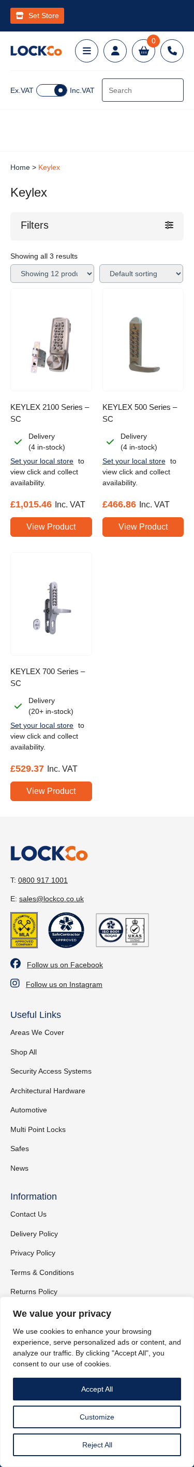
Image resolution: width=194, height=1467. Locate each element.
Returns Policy (33, 1291)
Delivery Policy (34, 1234)
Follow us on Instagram (64, 984)
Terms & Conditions (42, 1272)
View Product (51, 526)
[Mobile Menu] (86, 50)
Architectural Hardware (47, 1091)
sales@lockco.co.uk (51, 899)
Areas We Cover (37, 1032)
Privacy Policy (32, 1253)
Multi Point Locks (38, 1129)
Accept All (97, 1389)
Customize (97, 1417)
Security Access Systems (51, 1071)
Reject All (97, 1445)
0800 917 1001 (43, 880)
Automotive (28, 1110)
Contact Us (28, 1214)
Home (20, 167)
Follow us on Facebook (65, 965)
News (19, 1168)
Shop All (23, 1052)
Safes (19, 1148)
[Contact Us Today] (172, 50)
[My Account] (115, 50)
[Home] (36, 50)
